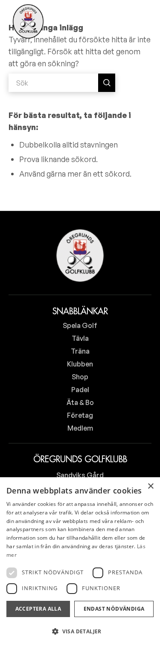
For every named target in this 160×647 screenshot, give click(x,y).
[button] (80, 631)
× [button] (150, 486)
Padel (80, 389)
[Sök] (117, 21)
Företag (80, 415)
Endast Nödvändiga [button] (114, 608)
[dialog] (80, 562)
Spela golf (80, 325)
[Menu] (139, 21)
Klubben (80, 364)
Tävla (80, 338)
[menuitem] (117, 21)
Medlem (80, 428)
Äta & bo (80, 402)
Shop (80, 376)
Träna (80, 351)
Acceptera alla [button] (38, 608)
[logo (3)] (28, 21)
